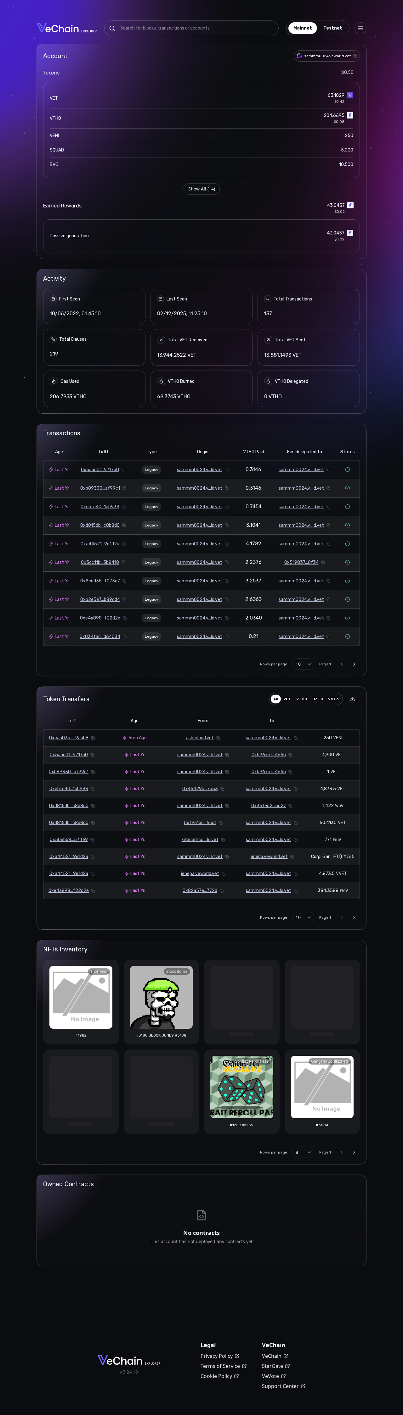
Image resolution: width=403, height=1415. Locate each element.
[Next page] (354, 664)
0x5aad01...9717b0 (100, 469)
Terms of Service (220, 1366)
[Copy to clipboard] (355, 56)
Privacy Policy (217, 1355)
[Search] (112, 28)
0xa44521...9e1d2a (100, 544)
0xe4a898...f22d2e (100, 618)
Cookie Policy (216, 1376)
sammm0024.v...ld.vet (199, 469)
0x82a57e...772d (200, 890)
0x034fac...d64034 (100, 636)
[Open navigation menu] (360, 28)
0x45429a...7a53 (200, 788)
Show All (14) (201, 189)
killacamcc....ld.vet (200, 839)
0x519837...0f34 (301, 562)
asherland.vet (200, 738)
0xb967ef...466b (269, 754)
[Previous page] (341, 664)
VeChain (271, 1355)
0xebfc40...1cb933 (100, 506)
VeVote (270, 1376)
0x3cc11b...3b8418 (100, 562)
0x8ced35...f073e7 (100, 581)
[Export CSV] (352, 699)
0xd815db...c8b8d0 (100, 525)
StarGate (272, 1366)
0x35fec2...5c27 (268, 805)
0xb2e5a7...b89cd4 (100, 599)
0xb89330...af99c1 (100, 488)
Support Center (280, 1386)
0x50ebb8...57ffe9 (69, 839)
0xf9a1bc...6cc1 (200, 822)
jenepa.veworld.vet (269, 856)
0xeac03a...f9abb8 (68, 738)
